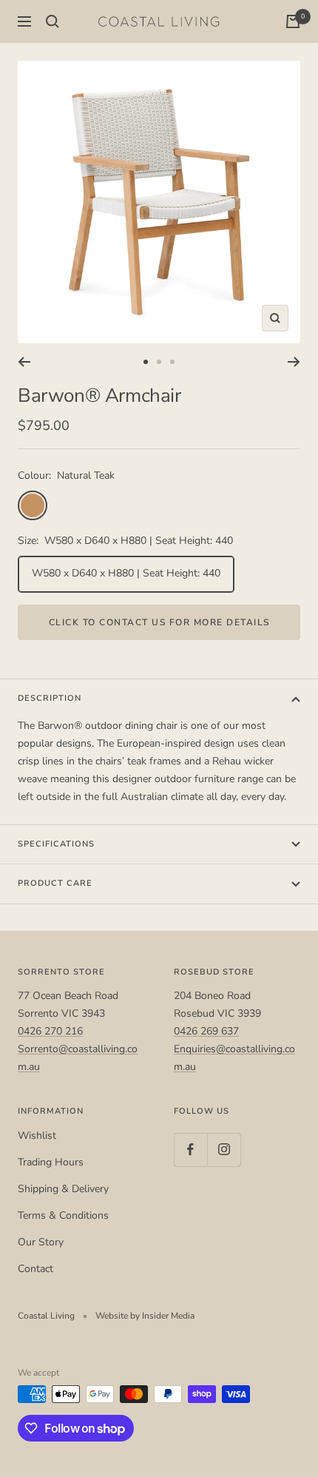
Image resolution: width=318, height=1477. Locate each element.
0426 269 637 (206, 1031)
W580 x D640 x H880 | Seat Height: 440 (126, 573)
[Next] (294, 362)
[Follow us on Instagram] (223, 1149)
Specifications (56, 843)
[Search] (52, 21)
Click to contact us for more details (159, 622)
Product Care (55, 883)
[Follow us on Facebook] (190, 1149)
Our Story (41, 1242)
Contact (35, 1269)
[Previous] (24, 362)
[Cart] (292, 21)
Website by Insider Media (144, 1316)
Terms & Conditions (63, 1215)
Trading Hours (51, 1162)
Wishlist (37, 1135)
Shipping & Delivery (63, 1189)
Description (49, 698)
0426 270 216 (50, 1031)
